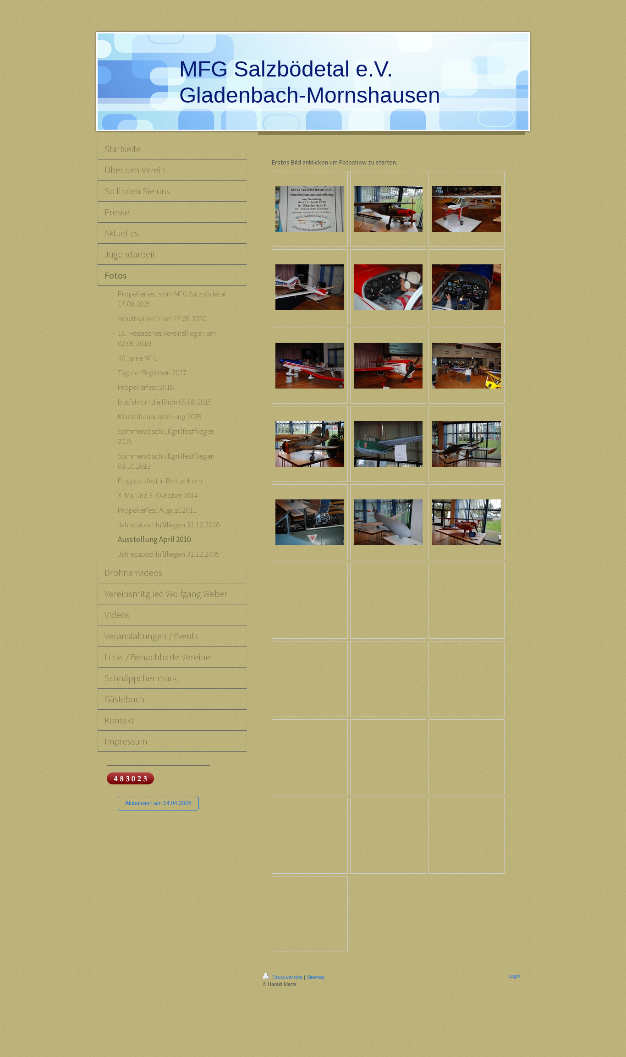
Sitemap (315, 977)
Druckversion (287, 977)
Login (514, 976)
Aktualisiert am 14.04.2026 (158, 803)
